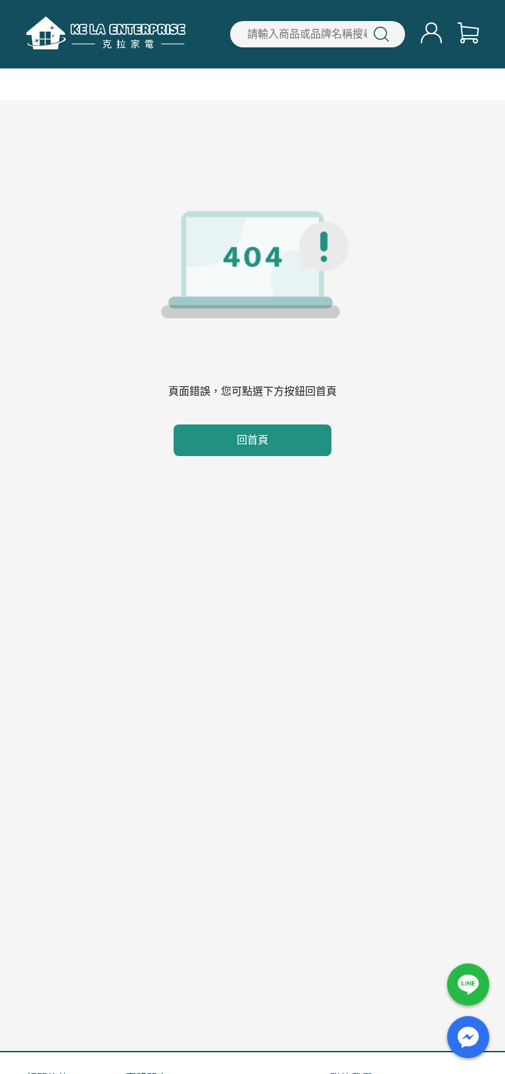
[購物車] (468, 34)
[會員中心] (431, 34)
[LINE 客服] (468, 984)
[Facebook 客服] (468, 1037)
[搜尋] (381, 34)
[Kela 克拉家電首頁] (105, 34)
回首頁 (252, 440)
